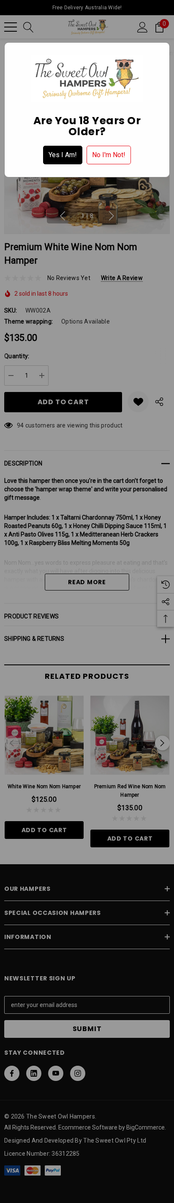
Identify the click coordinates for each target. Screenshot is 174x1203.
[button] (62, 155)
